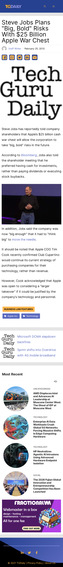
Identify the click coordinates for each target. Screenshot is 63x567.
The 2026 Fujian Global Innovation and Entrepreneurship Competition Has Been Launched (47, 485)
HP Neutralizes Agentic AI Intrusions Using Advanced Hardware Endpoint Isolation (46, 457)
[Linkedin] (22, 552)
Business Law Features (18, 309)
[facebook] (4, 57)
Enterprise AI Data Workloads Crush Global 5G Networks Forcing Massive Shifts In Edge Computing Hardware (47, 429)
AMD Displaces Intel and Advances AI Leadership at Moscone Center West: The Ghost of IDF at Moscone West (47, 401)
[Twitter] (29, 552)
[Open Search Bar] (44, 6)
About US (50, 563)
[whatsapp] (12, 57)
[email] (34, 57)
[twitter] (19, 57)
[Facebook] (36, 552)
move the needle (24, 239)
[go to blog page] (55, 381)
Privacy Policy (35, 563)
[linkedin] (27, 57)
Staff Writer (14, 48)
